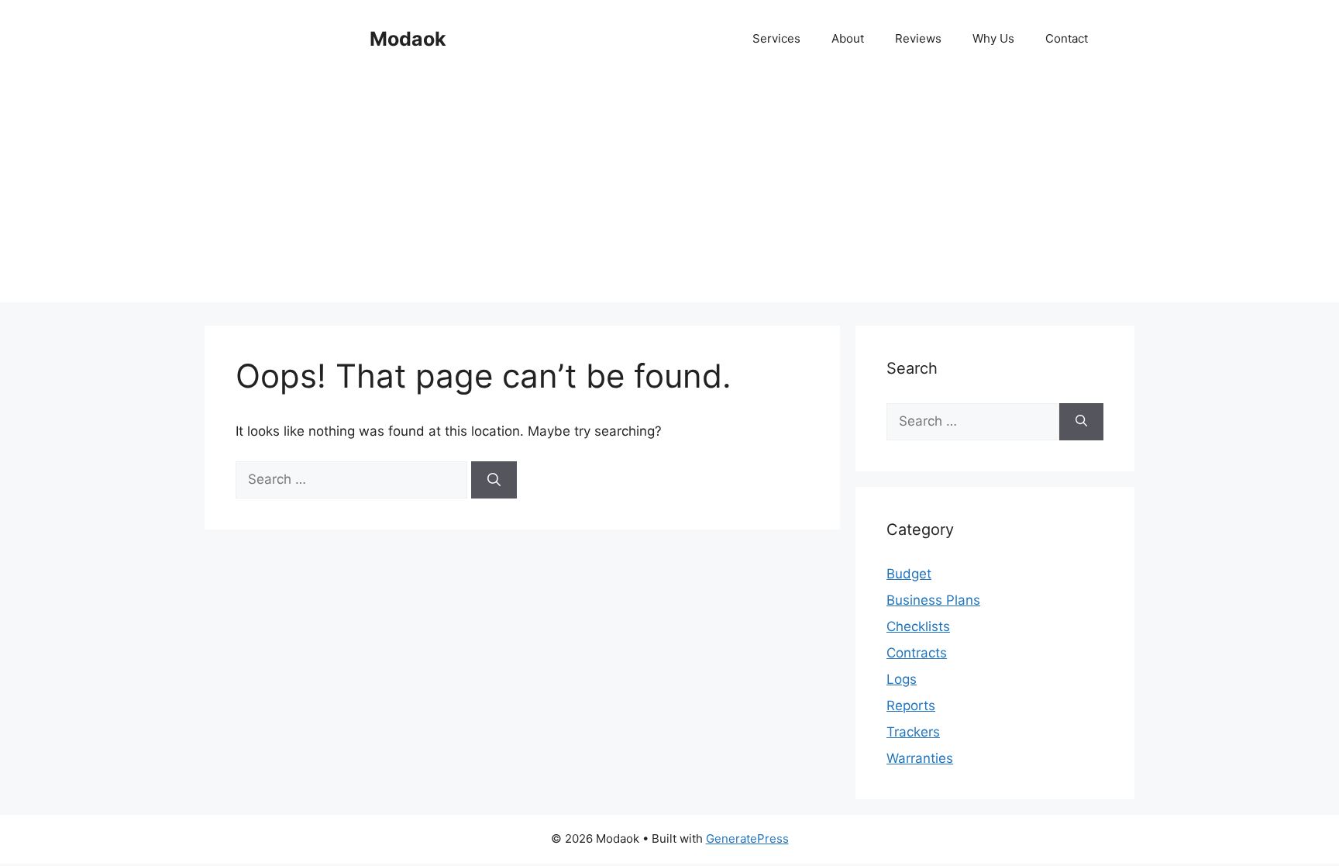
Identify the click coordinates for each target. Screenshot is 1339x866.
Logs (901, 679)
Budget (908, 573)
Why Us (993, 38)
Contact (1066, 38)
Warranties (919, 758)
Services (776, 38)
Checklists (918, 626)
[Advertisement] (669, 193)
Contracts (916, 653)
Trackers (913, 732)
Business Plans (933, 600)
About (847, 38)
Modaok (408, 38)
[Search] (494, 480)
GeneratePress (747, 838)
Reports (910, 705)
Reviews (918, 38)
